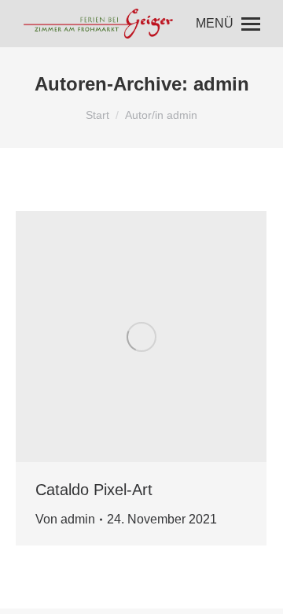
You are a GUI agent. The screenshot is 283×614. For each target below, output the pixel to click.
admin (221, 83)
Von (65, 519)
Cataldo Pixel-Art (94, 489)
